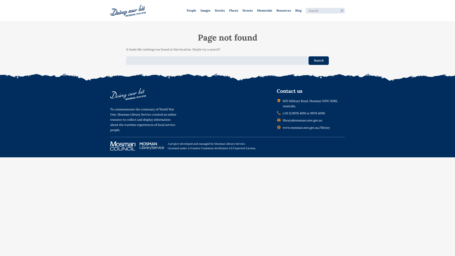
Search (319, 60)
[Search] (342, 11)
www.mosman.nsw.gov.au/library (306, 128)
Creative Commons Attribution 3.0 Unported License (222, 148)
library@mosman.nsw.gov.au (302, 120)
